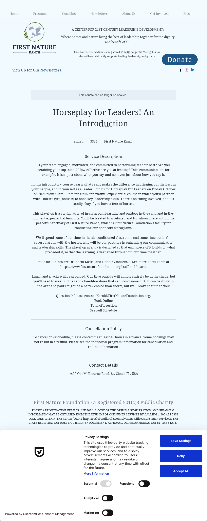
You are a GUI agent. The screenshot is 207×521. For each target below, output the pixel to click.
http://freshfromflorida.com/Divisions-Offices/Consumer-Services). (127, 418)
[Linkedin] (193, 70)
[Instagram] (187, 70)
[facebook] (180, 70)
